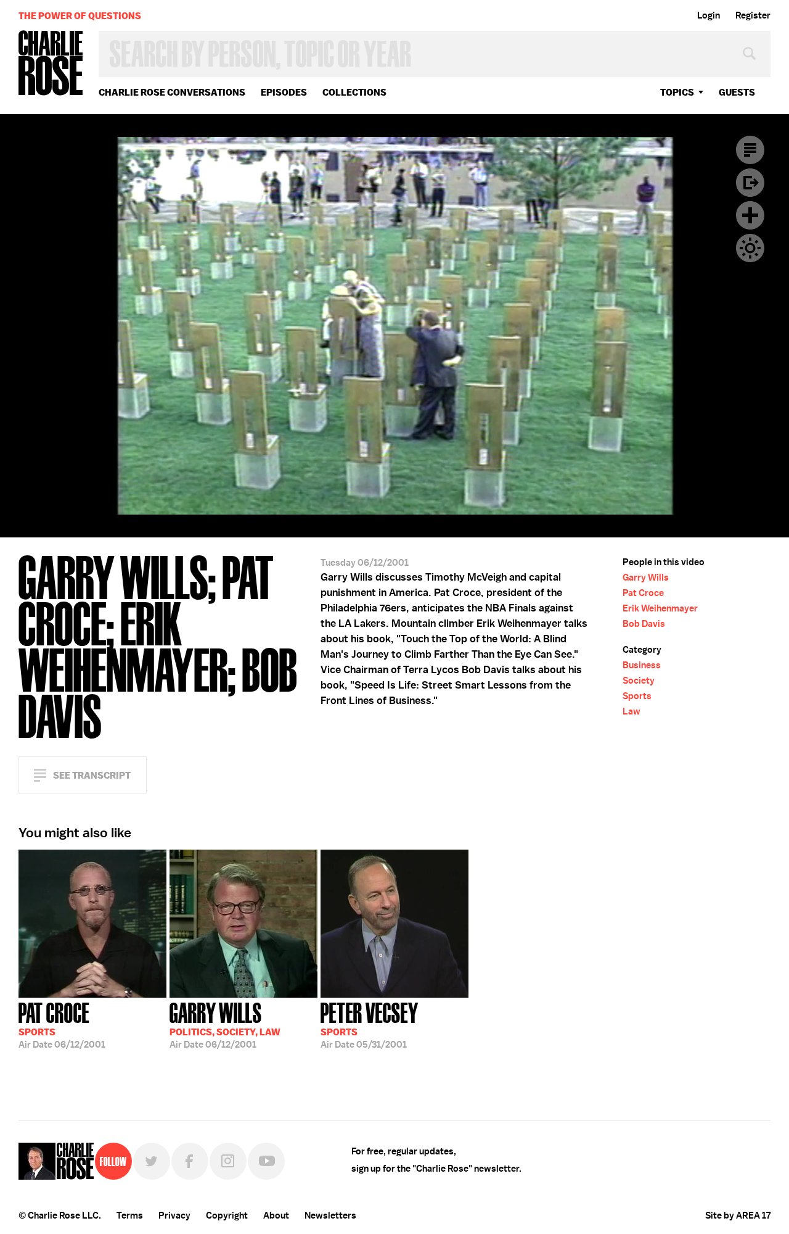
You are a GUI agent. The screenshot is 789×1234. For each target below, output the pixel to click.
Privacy (174, 1215)
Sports (637, 696)
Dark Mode (750, 248)
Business (642, 665)
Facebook (189, 1161)
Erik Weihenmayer (660, 608)
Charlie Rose (51, 63)
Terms (130, 1215)
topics (677, 92)
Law (631, 711)
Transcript (750, 150)
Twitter (151, 1161)
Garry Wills (646, 577)
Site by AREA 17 (738, 1215)
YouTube (266, 1161)
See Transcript (92, 775)
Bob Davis (644, 624)
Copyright (227, 1215)
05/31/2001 (370, 1024)
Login (708, 15)
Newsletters (330, 1215)
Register (753, 15)
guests (737, 92)
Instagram (228, 1161)
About (276, 1215)
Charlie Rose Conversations (172, 92)
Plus (750, 215)
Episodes (284, 92)
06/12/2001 (61, 1024)
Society (639, 680)
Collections (354, 92)
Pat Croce (643, 593)
